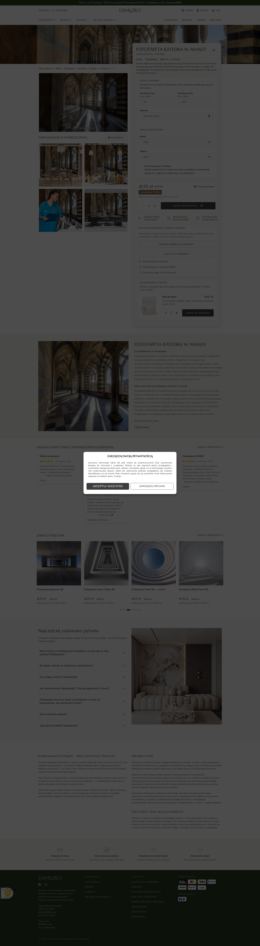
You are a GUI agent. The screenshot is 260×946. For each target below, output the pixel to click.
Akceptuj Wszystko (108, 486)
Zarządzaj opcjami (152, 486)
